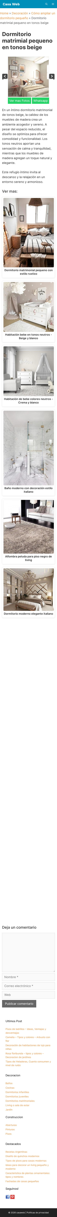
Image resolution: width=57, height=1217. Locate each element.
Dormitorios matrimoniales (20, 1101)
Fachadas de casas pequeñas (22, 1181)
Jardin (9, 1109)
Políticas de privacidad (38, 1212)
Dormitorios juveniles (17, 1096)
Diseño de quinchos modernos (22, 1156)
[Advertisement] (28, 651)
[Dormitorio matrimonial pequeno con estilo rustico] (52, 78)
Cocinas (10, 1087)
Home (4, 13)
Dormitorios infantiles (17, 1092)
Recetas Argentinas (16, 1151)
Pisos (8, 1133)
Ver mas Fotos (19, 100)
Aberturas (11, 1125)
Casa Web (11, 4)
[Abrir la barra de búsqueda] (46, 4)
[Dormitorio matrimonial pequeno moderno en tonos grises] (5, 78)
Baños (9, 1083)
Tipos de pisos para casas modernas (26, 1160)
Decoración (20, 13)
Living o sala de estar (17, 1105)
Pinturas (10, 1129)
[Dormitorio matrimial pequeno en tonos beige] (28, 96)
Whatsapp (40, 100)
